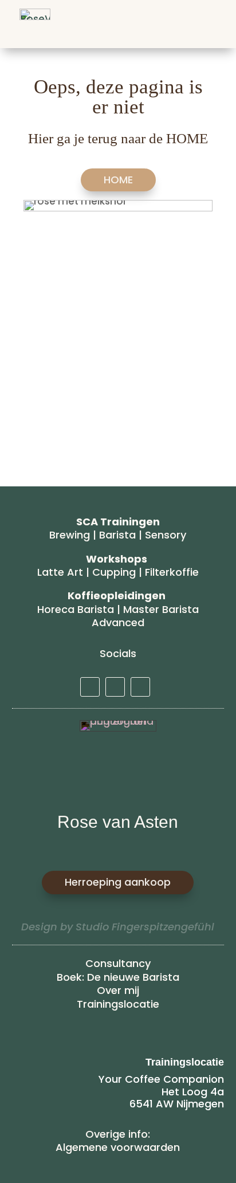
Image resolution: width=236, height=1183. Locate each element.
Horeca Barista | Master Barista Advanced (118, 616)
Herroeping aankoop (118, 882)
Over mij (118, 990)
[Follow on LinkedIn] (90, 687)
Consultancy (118, 963)
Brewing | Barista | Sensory (117, 535)
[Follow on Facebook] (140, 687)
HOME (118, 179)
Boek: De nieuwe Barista (118, 977)
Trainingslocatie (118, 1004)
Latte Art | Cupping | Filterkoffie (118, 572)
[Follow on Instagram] (115, 687)
